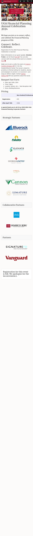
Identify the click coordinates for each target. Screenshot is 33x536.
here (16, 57)
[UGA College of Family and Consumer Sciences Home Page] (9, 1)
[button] (28, 1)
